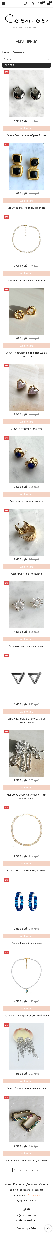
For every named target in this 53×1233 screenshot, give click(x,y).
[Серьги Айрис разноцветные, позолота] (26, 1119)
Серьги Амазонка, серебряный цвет (26, 135)
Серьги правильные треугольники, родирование (26, 720)
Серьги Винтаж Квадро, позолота (26, 207)
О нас (8, 1184)
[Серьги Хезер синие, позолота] (26, 459)
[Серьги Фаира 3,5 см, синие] (26, 901)
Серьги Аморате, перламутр (26, 428)
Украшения (34, 1195)
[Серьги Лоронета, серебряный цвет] (26, 1046)
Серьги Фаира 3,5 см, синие (26, 943)
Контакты (18, 1184)
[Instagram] (24, 1209)
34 (38, 1170)
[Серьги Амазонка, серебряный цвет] (26, 93)
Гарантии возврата (19, 1189)
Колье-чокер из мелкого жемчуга (26, 280)
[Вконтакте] (28, 1209)
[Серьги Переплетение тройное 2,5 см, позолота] (26, 311)
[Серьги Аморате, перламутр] (26, 387)
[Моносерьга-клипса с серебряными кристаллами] (26, 753)
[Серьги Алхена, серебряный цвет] (26, 604)
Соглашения (19, 1195)
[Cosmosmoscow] (26, 20)
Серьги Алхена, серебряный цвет (26, 646)
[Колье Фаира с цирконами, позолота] (26, 829)
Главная (5, 52)
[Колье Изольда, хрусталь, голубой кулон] (26, 974)
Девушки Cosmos (26, 1200)
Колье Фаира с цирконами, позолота (26, 870)
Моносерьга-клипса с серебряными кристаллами (26, 796)
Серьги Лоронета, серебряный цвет (26, 1088)
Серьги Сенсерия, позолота (26, 573)
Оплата (43, 1184)
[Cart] (48, 3)
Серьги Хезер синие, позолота (26, 501)
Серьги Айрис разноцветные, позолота (26, 1160)
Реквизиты (38, 1189)
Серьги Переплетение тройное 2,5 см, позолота (26, 354)
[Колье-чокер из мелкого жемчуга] (26, 238)
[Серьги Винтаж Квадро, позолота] (26, 166)
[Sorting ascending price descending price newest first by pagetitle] (26, 59)
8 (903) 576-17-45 (26, 1215)
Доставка (31, 1184)
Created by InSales (26, 1228)
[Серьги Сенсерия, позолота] (26, 532)
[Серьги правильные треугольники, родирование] (26, 677)
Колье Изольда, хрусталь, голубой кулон (27, 1015)
